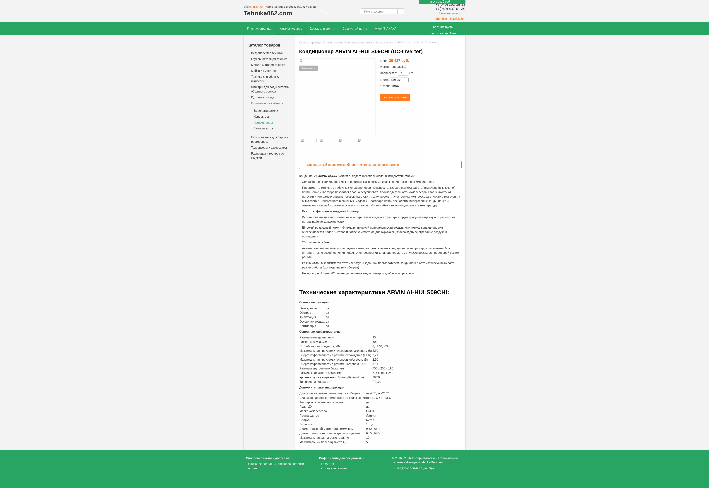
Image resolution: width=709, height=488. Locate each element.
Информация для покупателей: (342, 458)
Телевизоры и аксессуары (269, 147)
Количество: (388, 73)
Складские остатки (334, 468)
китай (396, 86)
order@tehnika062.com (450, 18)
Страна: (385, 86)
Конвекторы (262, 116)
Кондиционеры (385, 42)
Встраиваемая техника (267, 53)
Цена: (384, 60)
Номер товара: (390, 66)
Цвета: (384, 79)
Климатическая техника (359, 42)
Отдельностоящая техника (269, 59)
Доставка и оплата (322, 28)
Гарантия (327, 463)
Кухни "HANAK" (385, 28)
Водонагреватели (266, 110)
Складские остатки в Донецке (414, 468)
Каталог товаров (291, 28)
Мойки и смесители (264, 70)
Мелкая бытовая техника (268, 64)
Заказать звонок (450, 13)
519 (403, 66)
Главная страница (259, 28)
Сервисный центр (354, 28)
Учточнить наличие (395, 97)
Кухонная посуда (262, 97)
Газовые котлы (264, 128)
